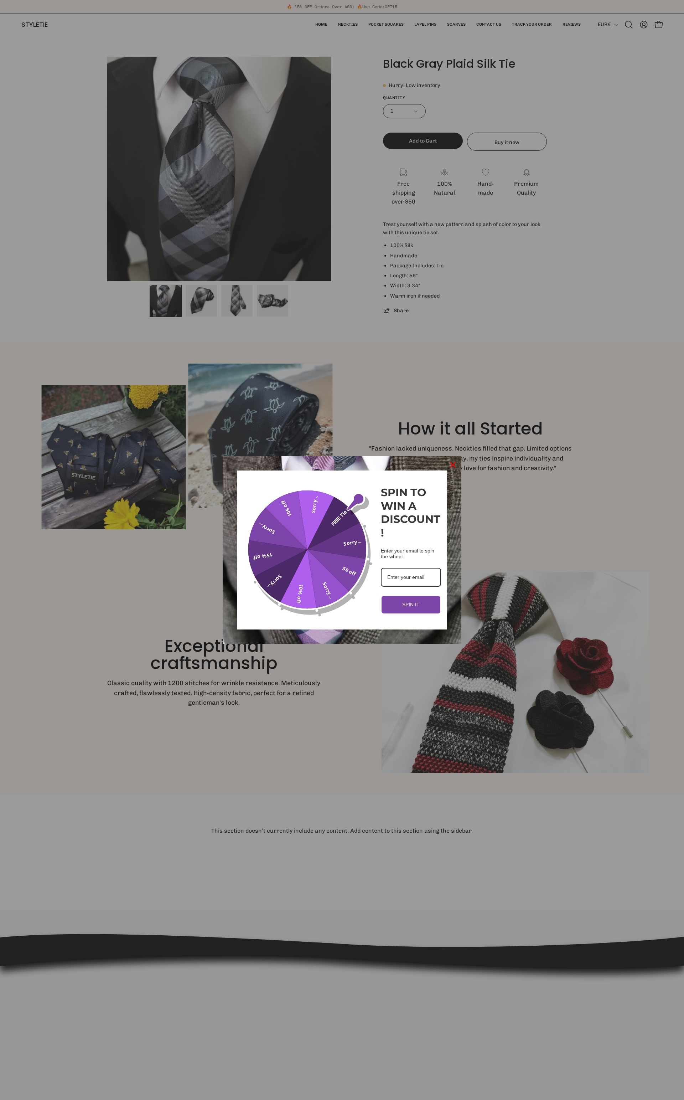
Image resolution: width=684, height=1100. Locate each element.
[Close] (452, 464)
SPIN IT (411, 604)
